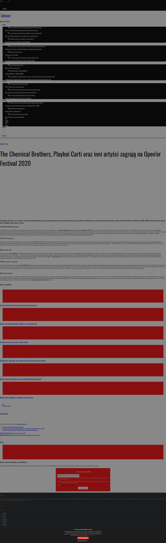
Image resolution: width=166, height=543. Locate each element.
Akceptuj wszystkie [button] (83, 538)
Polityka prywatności (91, 535)
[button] (83, 540)
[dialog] (83, 535)
